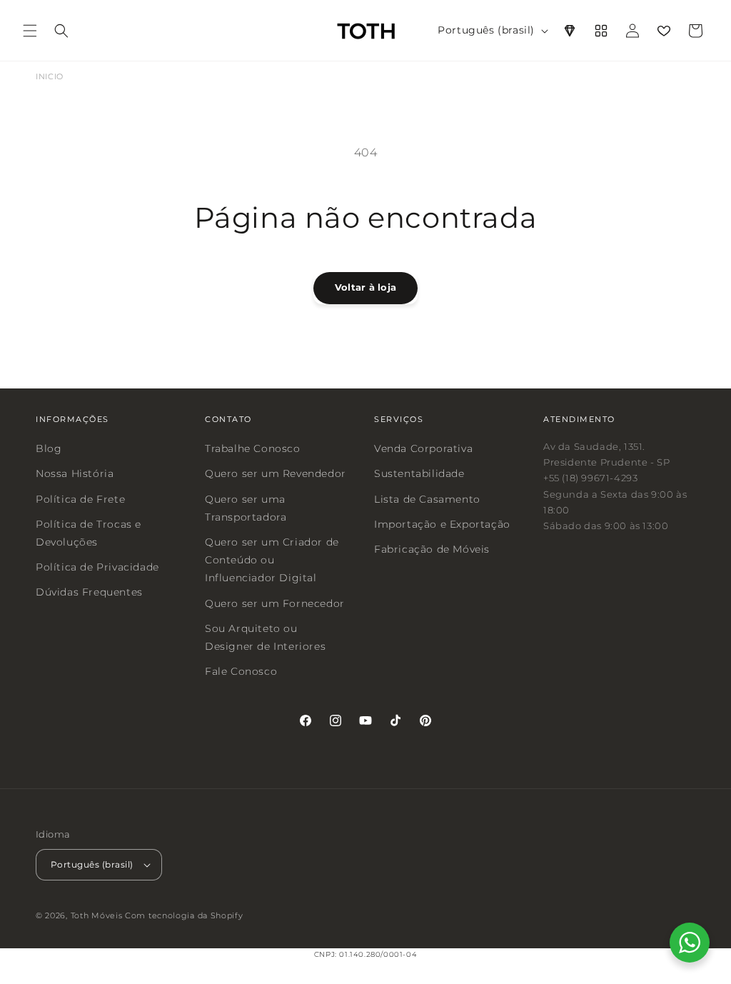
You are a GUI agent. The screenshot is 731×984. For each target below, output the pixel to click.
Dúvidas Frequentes (89, 592)
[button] (30, 30)
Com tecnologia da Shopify (184, 915)
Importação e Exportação (442, 523)
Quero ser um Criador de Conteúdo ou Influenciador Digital (272, 560)
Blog (48, 448)
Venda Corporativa (423, 448)
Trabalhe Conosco (253, 448)
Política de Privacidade (97, 567)
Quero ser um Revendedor (275, 473)
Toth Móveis (97, 915)
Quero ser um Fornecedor (275, 602)
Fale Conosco (241, 671)
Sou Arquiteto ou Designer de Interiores (265, 636)
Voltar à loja (365, 287)
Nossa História (75, 473)
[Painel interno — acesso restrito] (601, 30)
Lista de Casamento (427, 498)
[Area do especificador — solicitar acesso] (569, 30)
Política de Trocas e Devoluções (88, 532)
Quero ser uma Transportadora (245, 507)
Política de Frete (80, 498)
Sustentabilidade (419, 473)
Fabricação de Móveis (432, 549)
